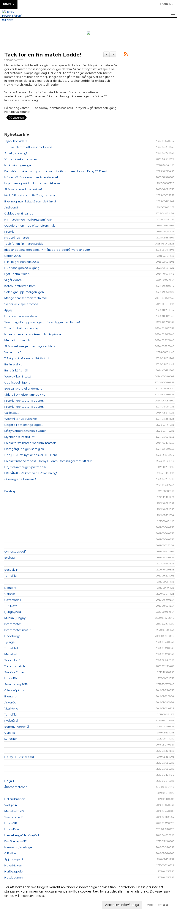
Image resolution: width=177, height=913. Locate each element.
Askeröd (10, 702)
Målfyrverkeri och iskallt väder (25, 430)
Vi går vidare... (14, 280)
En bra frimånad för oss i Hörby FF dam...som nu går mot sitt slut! (48, 461)
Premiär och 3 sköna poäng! (24, 400)
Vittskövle (11, 708)
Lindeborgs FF (14, 636)
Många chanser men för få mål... (26, 298)
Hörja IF (9, 781)
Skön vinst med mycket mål (23, 189)
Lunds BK (10, 678)
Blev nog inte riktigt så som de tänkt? (30, 201)
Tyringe (9, 642)
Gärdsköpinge (14, 690)
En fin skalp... (13, 364)
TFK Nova (10, 606)
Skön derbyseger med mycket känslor (31, 346)
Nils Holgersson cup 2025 (21, 261)
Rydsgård (11, 720)
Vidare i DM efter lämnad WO (25, 394)
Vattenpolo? (13, 352)
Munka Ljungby (14, 618)
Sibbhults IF (12, 660)
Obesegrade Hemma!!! (20, 479)
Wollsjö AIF (11, 805)
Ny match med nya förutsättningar (28, 219)
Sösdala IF (11, 569)
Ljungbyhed (12, 612)
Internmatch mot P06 (19, 630)
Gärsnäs (9, 593)
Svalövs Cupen (14, 672)
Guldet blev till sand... (18, 213)
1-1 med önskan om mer (20, 159)
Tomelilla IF (12, 648)
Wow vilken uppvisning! (20, 418)
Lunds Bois (11, 829)
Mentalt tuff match (17, 340)
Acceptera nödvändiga (122, 905)
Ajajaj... (9, 310)
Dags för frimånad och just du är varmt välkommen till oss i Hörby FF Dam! (55, 171)
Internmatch (13, 624)
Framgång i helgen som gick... (25, 449)
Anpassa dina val (16, 904)
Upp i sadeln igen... (17, 382)
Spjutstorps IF (13, 859)
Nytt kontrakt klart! (17, 274)
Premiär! (10, 231)
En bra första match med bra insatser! (30, 443)
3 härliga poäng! (15, 153)
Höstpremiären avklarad (21, 316)
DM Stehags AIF (15, 841)
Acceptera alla (157, 905)
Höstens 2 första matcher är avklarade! (31, 177)
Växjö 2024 (11, 412)
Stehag (9, 557)
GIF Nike (10, 853)
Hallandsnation (14, 799)
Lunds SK (10, 823)
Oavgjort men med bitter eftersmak (29, 225)
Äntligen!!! (11, 207)
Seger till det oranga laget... (23, 424)
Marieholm (11, 654)
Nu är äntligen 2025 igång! (22, 267)
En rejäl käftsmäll (16, 370)
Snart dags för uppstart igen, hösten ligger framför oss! (42, 322)
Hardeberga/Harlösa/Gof (21, 835)
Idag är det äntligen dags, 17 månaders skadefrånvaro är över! (47, 249)
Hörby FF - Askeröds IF (20, 756)
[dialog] (88, 896)
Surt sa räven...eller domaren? (25, 388)
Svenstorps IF (13, 817)
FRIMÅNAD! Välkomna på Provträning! (30, 473)
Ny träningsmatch (16, 237)
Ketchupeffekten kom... (21, 286)
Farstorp (10, 491)
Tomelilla (10, 575)
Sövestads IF (13, 599)
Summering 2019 (16, 684)
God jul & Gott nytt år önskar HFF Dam (30, 455)
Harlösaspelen (14, 871)
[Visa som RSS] (126, 54)
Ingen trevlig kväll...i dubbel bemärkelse (32, 183)
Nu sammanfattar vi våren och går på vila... (33, 334)
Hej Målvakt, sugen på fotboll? (25, 467)
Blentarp (10, 587)
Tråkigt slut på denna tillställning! (26, 358)
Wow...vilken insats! (17, 376)
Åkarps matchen (15, 787)
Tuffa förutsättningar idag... (22, 328)
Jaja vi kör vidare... (16, 141)
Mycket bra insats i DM (19, 436)
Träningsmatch (14, 666)
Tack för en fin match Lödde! (42, 55)
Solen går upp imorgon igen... (25, 292)
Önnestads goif (15, 551)
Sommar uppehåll (17, 726)
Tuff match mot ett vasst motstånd (28, 147)
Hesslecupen (13, 877)
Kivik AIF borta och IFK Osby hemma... (30, 195)
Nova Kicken (13, 865)
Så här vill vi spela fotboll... (22, 304)
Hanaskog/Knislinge (18, 847)
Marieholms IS (14, 811)
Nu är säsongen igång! (19, 165)
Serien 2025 (12, 255)
